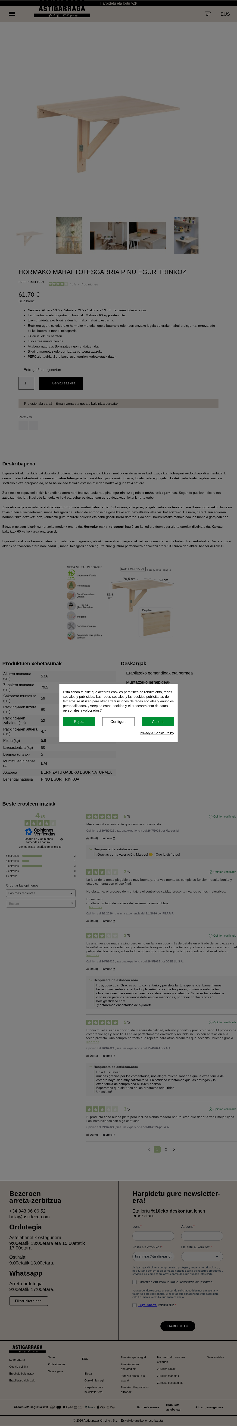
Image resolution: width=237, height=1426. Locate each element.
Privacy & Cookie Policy (157, 732)
